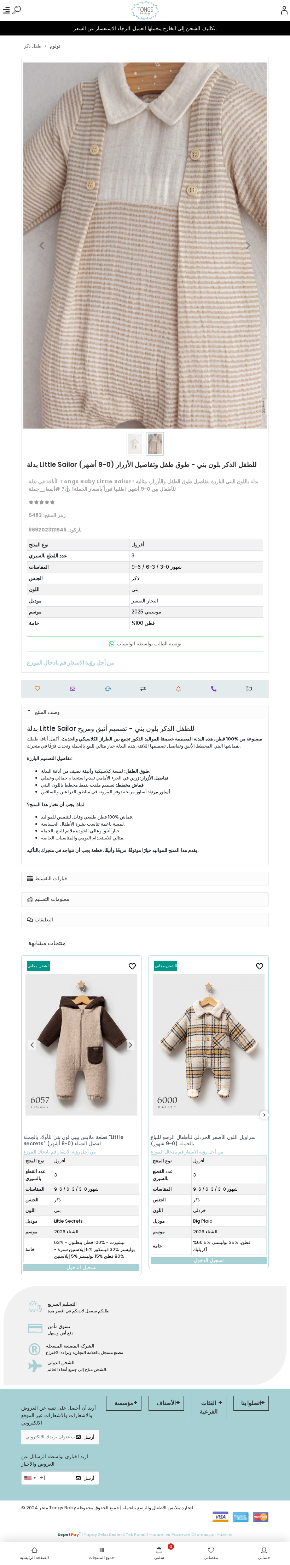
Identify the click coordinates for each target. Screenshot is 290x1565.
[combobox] (30, 1478)
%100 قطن (143, 623)
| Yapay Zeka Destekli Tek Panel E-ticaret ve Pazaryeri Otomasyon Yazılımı (145, 1534)
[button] (41, 245)
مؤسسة (124, 1403)
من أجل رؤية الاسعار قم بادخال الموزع (59, 1152)
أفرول (138, 544)
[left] (26, 1115)
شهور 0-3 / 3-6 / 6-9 (157, 567)
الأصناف (166, 1403)
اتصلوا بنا (251, 1403)
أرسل (88, 1437)
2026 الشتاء (78, 1231)
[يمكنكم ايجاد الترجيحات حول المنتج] (251, 688)
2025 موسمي (146, 611)
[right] (265, 1115)
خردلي (72, 1210)
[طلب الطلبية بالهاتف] (215, 688)
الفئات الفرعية (209, 1407)
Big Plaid (75, 1221)
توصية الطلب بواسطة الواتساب (149, 643)
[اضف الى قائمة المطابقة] (145, 688)
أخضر (198, 1210)
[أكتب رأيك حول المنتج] (110, 688)
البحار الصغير (145, 600)
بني (135, 589)
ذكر (135, 578)
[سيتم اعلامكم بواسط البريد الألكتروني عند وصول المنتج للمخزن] (180, 688)
